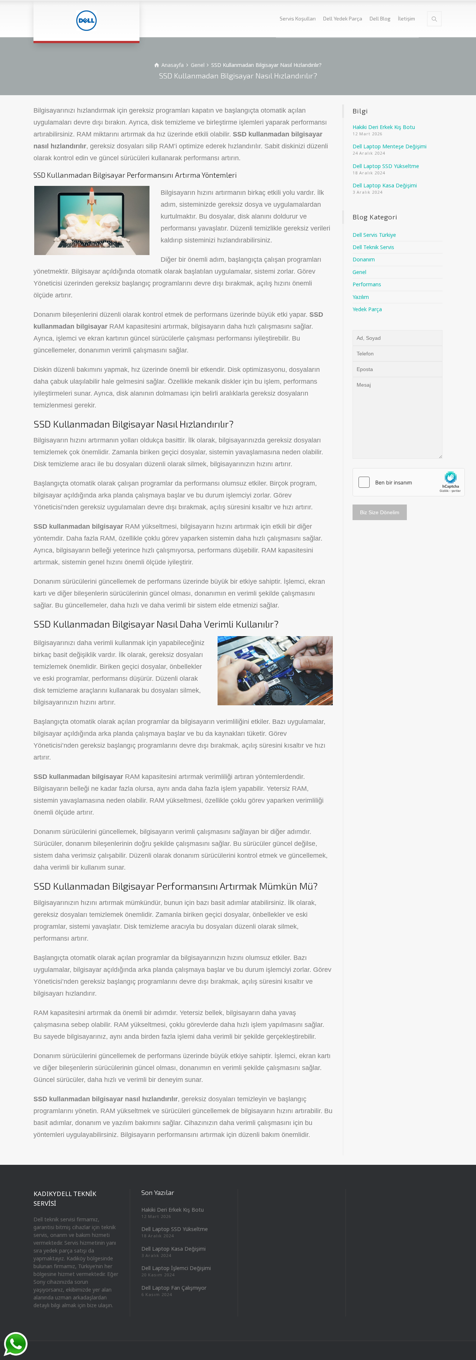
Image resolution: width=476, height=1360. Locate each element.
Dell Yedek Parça (342, 18)
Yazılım (361, 296)
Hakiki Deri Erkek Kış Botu (384, 126)
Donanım (364, 259)
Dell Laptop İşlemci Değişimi (176, 1268)
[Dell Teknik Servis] (86, 20)
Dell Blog (380, 18)
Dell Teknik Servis (373, 247)
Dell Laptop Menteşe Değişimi (390, 146)
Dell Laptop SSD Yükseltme (386, 166)
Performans (367, 284)
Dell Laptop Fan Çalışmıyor (173, 1287)
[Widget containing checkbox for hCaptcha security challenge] (409, 482)
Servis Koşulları (298, 18)
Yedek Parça (367, 309)
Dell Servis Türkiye (374, 234)
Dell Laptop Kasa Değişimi (385, 185)
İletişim (406, 18)
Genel (359, 271)
